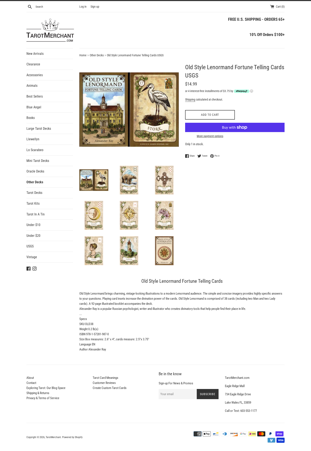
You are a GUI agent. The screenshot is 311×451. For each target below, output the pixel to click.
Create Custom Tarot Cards (110, 388)
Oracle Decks (35, 171)
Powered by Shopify (72, 437)
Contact (31, 383)
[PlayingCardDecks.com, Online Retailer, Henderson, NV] (117, 434)
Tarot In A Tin (35, 214)
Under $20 (33, 236)
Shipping (190, 99)
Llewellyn (32, 139)
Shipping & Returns (37, 393)
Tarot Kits (33, 203)
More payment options (210, 136)
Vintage (31, 257)
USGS (30, 246)
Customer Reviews (104, 383)
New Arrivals (35, 54)
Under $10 (33, 225)
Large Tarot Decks (38, 129)
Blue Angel (33, 107)
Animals (31, 86)
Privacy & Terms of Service (42, 398)
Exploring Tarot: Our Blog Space (45, 388)
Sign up (95, 6)
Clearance (33, 64)
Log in (83, 6)
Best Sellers (34, 96)
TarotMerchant (53, 437)
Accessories (34, 75)
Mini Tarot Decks (37, 161)
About (30, 378)
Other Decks (34, 182)
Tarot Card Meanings (105, 378)
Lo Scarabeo (34, 150)
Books (30, 118)
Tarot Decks (34, 193)
